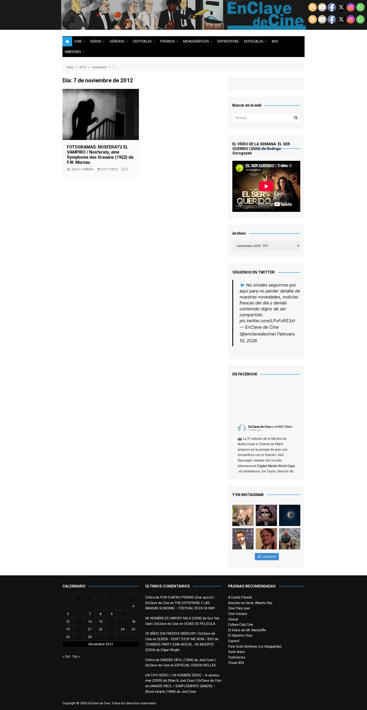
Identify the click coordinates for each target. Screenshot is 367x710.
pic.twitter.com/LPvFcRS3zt (267, 448)
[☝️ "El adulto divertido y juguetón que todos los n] (266, 666)
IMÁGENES (73, 52)
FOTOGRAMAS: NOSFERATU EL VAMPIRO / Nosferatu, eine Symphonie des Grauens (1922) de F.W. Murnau (100, 154)
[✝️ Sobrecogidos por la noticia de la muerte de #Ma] (243, 666)
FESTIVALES (142, 41)
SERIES (95, 41)
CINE (78, 41)
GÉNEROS (117, 41)
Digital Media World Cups (276, 594)
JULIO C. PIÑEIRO (82, 169)
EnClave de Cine (259, 554)
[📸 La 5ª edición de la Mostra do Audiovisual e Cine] (243, 643)
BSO (275, 41)
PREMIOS (167, 41)
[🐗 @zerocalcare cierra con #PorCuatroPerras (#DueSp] (266, 643)
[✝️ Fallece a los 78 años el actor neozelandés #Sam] (289, 666)
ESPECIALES (253, 41)
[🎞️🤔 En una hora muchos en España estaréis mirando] (289, 643)
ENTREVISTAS (228, 41)
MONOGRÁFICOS (196, 41)
